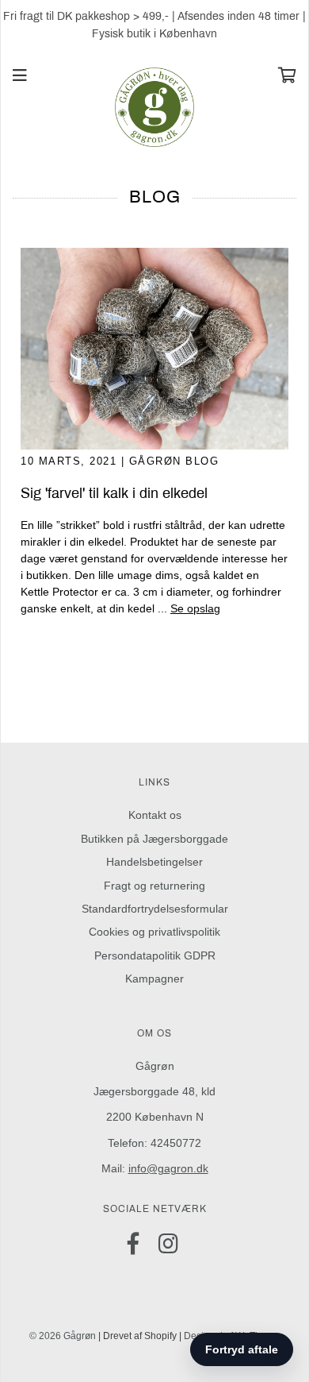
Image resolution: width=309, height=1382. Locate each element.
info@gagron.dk (168, 1168)
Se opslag (195, 608)
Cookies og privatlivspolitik (154, 931)
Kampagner (154, 978)
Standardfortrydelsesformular (155, 908)
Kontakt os (154, 815)
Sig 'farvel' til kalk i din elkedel (114, 493)
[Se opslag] (154, 349)
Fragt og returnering (154, 885)
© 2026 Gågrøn (62, 1335)
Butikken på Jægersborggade (154, 838)
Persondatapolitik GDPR (155, 955)
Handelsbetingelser (154, 861)
